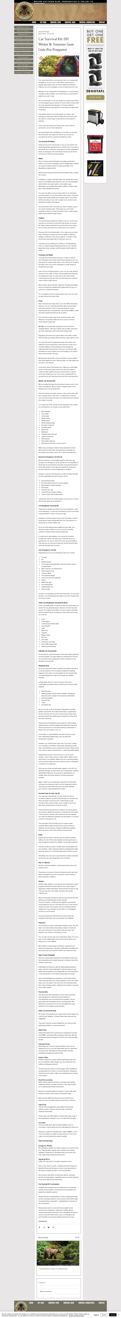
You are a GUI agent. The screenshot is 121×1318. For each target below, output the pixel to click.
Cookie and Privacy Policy (76, 1316)
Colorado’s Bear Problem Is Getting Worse (53, 1269)
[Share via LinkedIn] (49, 1227)
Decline (104, 1315)
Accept (113, 1315)
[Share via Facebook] (39, 1227)
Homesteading (42, 1221)
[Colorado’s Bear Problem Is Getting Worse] (59, 1253)
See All (77, 1237)
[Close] (119, 1314)
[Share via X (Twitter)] (44, 1227)
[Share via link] (53, 1227)
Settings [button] (96, 1315)
